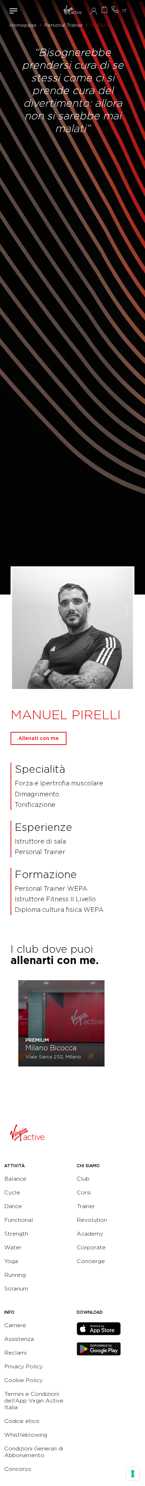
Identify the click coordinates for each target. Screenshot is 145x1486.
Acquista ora (104, 9)
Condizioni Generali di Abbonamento (33, 1452)
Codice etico (21, 1421)
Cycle (12, 1192)
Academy (90, 1233)
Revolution (92, 1220)
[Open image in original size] (73, 11)
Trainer (86, 1206)
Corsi (84, 1192)
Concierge (91, 1261)
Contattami (114, 9)
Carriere (15, 1325)
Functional (18, 1220)
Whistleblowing (25, 1434)
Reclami (15, 1352)
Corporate (91, 1247)
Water (12, 1247)
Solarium (16, 1288)
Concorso (17, 1469)
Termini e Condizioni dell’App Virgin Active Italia (33, 1401)
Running (15, 1275)
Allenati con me (38, 738)
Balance (15, 1178)
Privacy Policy (23, 1366)
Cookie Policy (23, 1380)
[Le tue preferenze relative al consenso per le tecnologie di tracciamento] (132, 1473)
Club (83, 1178)
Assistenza (19, 1339)
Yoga (11, 1261)
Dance (13, 1206)
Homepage (23, 25)
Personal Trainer (63, 25)
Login (93, 11)
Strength (16, 1233)
